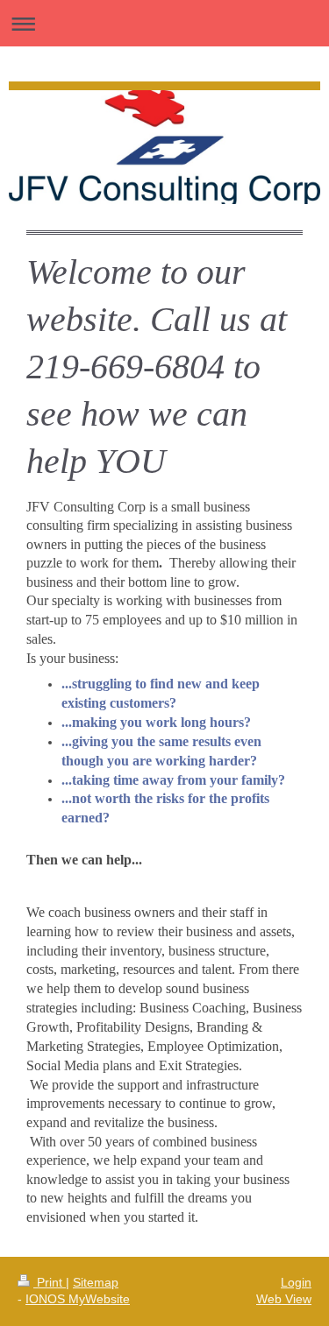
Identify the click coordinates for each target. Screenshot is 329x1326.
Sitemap (95, 1282)
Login (296, 1282)
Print (49, 1282)
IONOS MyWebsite (77, 1299)
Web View (283, 1299)
